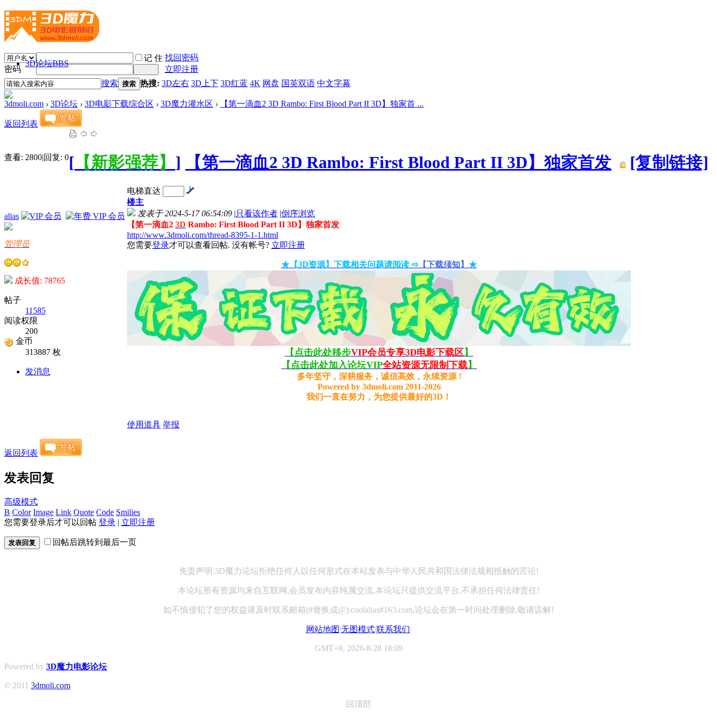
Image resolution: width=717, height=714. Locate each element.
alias (11, 216)
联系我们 (393, 629)
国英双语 (298, 83)
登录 (160, 244)
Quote (83, 512)
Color (21, 512)
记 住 (153, 58)
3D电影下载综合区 (119, 103)
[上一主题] (83, 135)
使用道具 (144, 424)
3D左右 (175, 83)
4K (255, 83)
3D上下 (204, 83)
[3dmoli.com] (51, 38)
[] (125, 162)
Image (43, 512)
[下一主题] (94, 135)
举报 (171, 424)
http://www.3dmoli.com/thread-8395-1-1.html (202, 234)
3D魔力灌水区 (187, 103)
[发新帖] (61, 123)
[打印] (73, 135)
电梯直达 (144, 190)
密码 (12, 69)
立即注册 (181, 69)
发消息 (37, 371)
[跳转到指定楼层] (190, 190)
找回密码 (181, 57)
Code (105, 512)
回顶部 (358, 703)
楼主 (135, 201)
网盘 (270, 83)
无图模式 (358, 629)
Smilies (128, 512)
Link (63, 512)
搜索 (109, 83)
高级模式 (21, 501)
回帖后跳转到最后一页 (94, 542)
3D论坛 (47, 63)
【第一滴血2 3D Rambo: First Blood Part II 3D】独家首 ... (322, 103)
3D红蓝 (234, 83)
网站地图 (323, 629)
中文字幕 (334, 83)
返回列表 (21, 123)
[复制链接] (669, 162)
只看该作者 (257, 213)
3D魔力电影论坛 (76, 666)
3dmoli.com (24, 103)
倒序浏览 (298, 213)
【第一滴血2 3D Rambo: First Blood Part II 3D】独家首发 (398, 162)
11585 (35, 310)
